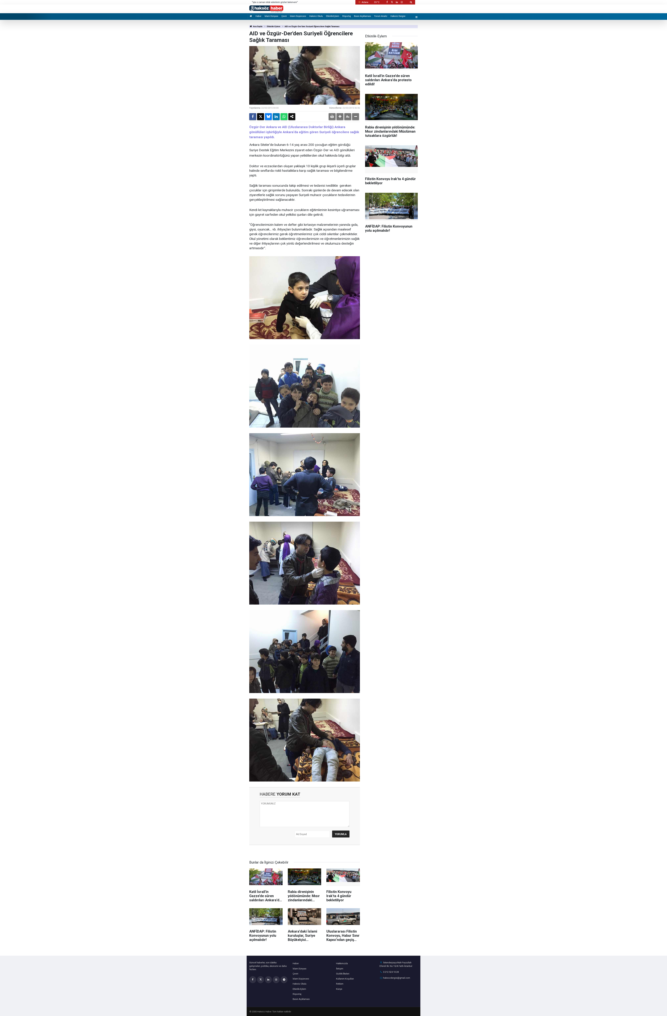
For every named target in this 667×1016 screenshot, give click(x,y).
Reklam (339, 983)
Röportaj (346, 16)
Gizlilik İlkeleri (342, 973)
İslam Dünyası (271, 16)
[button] (339, 116)
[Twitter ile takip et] (391, 2)
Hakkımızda (342, 963)
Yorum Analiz (380, 16)
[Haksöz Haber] (266, 8)
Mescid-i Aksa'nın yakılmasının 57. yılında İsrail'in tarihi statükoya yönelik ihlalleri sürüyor (291, 2)
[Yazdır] (332, 116)
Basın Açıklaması (362, 16)
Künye (339, 989)
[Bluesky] (268, 116)
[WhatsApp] (284, 116)
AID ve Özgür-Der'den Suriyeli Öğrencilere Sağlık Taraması (312, 26)
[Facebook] (252, 116)
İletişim (339, 968)
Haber (258, 16)
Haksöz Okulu (316, 16)
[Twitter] (260, 116)
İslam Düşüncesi (298, 16)
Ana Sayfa (257, 26)
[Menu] (416, 17)
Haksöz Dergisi (397, 16)
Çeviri (284, 16)
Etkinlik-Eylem (332, 16)
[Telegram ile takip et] (284, 979)
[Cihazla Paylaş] (291, 116)
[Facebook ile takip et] (387, 2)
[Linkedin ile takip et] (396, 2)
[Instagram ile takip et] (401, 2)
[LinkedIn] (276, 116)
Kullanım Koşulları (345, 978)
